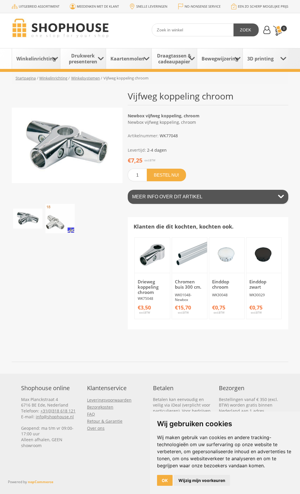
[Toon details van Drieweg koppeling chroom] (152, 255)
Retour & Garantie (104, 421)
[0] (277, 31)
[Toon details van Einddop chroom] (226, 255)
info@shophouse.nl (55, 416)
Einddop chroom (220, 284)
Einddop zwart (257, 284)
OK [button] (165, 480)
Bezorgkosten (100, 407)
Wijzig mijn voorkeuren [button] (201, 480)
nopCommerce (40, 481)
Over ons (96, 428)
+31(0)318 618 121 (58, 411)
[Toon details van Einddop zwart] (264, 255)
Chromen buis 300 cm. (188, 284)
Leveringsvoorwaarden (109, 400)
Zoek (245, 30)
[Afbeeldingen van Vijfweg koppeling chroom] (27, 218)
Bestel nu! (166, 174)
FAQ (91, 414)
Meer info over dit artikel (167, 196)
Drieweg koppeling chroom (148, 287)
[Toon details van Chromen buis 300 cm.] (189, 255)
